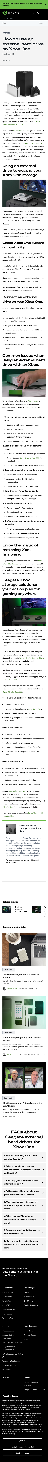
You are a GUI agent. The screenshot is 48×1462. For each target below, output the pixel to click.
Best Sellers (7, 1296)
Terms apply (5, 5)
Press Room (29, 1330)
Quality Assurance (31, 1305)
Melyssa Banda (12, 989)
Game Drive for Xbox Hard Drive (31, 658)
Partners (27, 1377)
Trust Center (29, 1301)
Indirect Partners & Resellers (31, 1384)
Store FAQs (7, 1305)
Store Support (8, 1313)
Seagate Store (8, 1287)
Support (5, 1326)
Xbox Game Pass (34, 709)
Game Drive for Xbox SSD (30, 458)
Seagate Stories (30, 1335)
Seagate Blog (8, 18)
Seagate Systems (9, 1365)
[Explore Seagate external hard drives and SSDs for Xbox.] (11, 829)
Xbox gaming (33, 401)
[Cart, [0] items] (33, 12)
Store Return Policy (10, 1309)
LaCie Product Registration (13, 1354)
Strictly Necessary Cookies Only (22, 1447)
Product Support (9, 1330)
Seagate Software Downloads (9, 1337)
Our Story (28, 1292)
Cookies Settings (22, 1453)
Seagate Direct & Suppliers (34, 1389)
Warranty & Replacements (12, 1361)
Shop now (38, 3)
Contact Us (7, 1369)
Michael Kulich (12, 1054)
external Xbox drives (17, 791)
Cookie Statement (25, 1410)
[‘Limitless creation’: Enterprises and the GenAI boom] (24, 1078)
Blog (4, 23)
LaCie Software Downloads (13, 1342)
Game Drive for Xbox (21, 130)
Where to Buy (8, 1318)
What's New (7, 1301)
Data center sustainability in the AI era (20, 1273)
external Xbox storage (33, 143)
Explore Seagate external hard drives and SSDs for (22, 861)
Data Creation (8, 969)
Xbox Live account (9, 679)
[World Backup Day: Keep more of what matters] (24, 1012)
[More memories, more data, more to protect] (24, 949)
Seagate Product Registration (8, 1348)
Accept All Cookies (23, 1441)
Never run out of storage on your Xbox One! (30, 828)
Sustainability (29, 1296)
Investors (6, 1377)
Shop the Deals (8, 1292)
